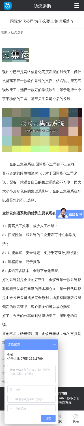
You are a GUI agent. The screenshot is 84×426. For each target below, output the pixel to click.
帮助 (4, 32)
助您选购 (17, 32)
